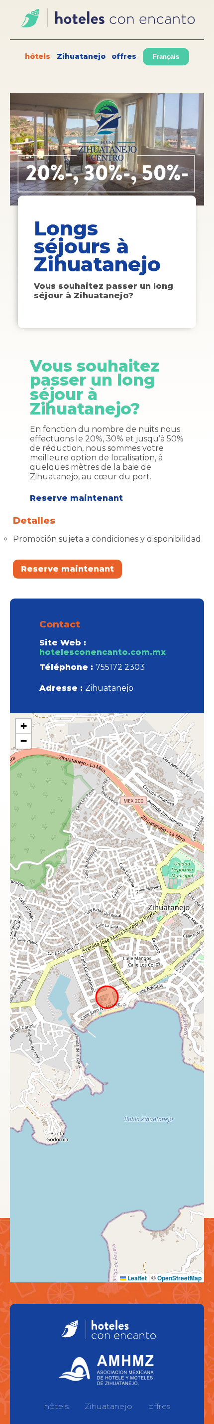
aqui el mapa (106, 997)
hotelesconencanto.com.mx (102, 652)
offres (123, 56)
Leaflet (136, 1277)
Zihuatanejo (81, 56)
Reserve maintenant (67, 569)
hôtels (37, 56)
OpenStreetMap (179, 1277)
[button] (23, 726)
